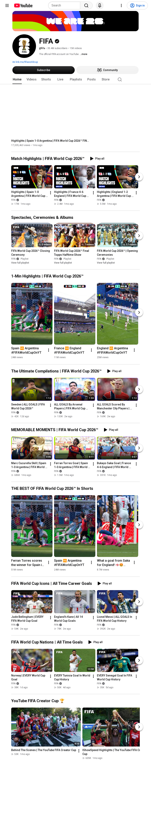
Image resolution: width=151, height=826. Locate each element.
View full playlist (20, 262)
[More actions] (50, 193)
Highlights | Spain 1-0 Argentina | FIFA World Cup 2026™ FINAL (50, 140)
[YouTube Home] (23, 5)
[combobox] (65, 5)
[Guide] (7, 5)
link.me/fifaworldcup (26, 62)
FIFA (13, 200)
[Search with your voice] (100, 5)
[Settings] (121, 5)
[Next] (139, 177)
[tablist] (75, 79)
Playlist (25, 258)
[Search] (86, 5)
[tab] (17, 79)
